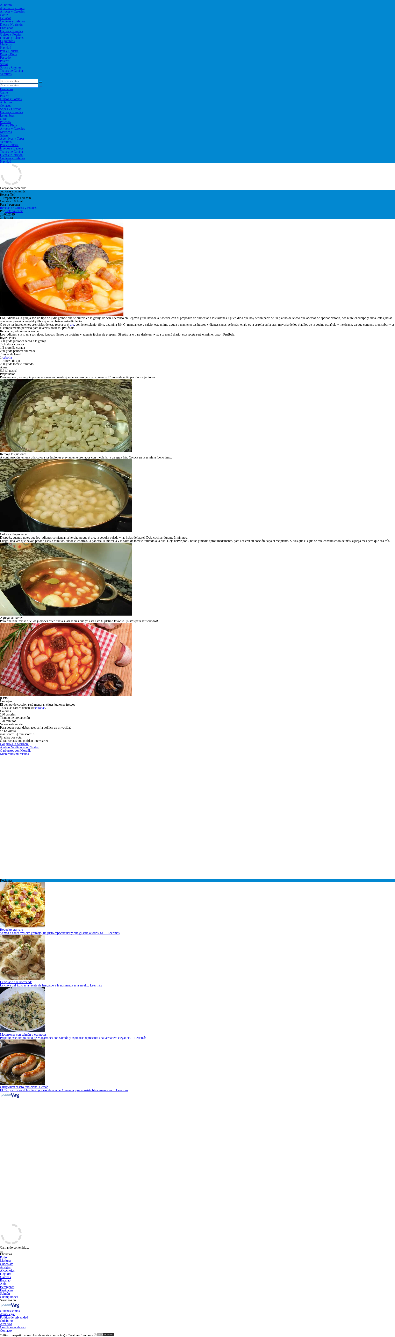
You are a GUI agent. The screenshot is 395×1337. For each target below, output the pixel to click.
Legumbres (7, 41)
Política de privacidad (14, 1317)
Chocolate (6, 1264)
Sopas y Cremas (10, 67)
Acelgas (5, 1267)
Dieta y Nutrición (11, 24)
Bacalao (5, 1280)
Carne (4, 14)
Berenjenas (7, 1287)
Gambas (5, 1277)
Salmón (5, 1293)
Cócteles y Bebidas (12, 21)
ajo (72, 324)
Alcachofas (7, 1270)
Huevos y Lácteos (11, 37)
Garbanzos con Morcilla (15, 750)
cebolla (7, 357)
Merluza (5, 1260)
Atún (3, 1283)
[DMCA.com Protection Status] (104, 1335)
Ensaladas (6, 28)
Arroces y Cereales (12, 11)
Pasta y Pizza (8, 54)
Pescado (5, 57)
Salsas (4, 64)
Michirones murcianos (14, 754)
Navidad (5, 47)
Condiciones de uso (13, 1327)
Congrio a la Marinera (14, 744)
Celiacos (5, 18)
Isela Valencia (14, 211)
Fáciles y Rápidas (11, 31)
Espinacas (6, 1290)
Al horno (6, 5)
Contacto (6, 1330)
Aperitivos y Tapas (12, 8)
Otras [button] (3, 118)
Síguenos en (8, 1300)
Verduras (6, 74)
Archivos (6, 1324)
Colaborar (6, 1320)
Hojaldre (5, 1274)
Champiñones (9, 1297)
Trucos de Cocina (11, 70)
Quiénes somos (10, 1311)
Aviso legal (7, 1314)
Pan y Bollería (9, 51)
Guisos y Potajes (11, 34)
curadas (40, 708)
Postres (4, 61)
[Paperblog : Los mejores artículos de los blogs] (10, 1097)
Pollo (3, 1257)
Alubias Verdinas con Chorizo (19, 747)
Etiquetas (6, 1254)
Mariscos (6, 44)
